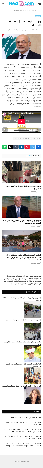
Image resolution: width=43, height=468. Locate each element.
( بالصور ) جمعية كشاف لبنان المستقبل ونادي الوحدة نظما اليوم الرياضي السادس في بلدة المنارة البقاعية (23, 257)
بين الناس (38, 16)
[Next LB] (21, 3)
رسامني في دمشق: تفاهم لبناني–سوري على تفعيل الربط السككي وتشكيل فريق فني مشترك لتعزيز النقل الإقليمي (23, 444)
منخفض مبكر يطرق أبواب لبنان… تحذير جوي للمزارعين (23, 187)
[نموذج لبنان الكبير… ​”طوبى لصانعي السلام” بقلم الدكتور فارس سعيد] (21, 207)
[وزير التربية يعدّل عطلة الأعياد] (21, 46)
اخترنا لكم (37, 138)
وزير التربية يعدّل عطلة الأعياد (22, 138)
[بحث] (3, 3)
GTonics (23, 461)
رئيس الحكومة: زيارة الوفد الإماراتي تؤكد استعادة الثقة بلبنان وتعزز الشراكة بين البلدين (22, 437)
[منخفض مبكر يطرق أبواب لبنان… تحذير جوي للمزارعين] (21, 172)
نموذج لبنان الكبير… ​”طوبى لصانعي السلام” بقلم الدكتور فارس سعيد (22, 222)
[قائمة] (39, 3)
